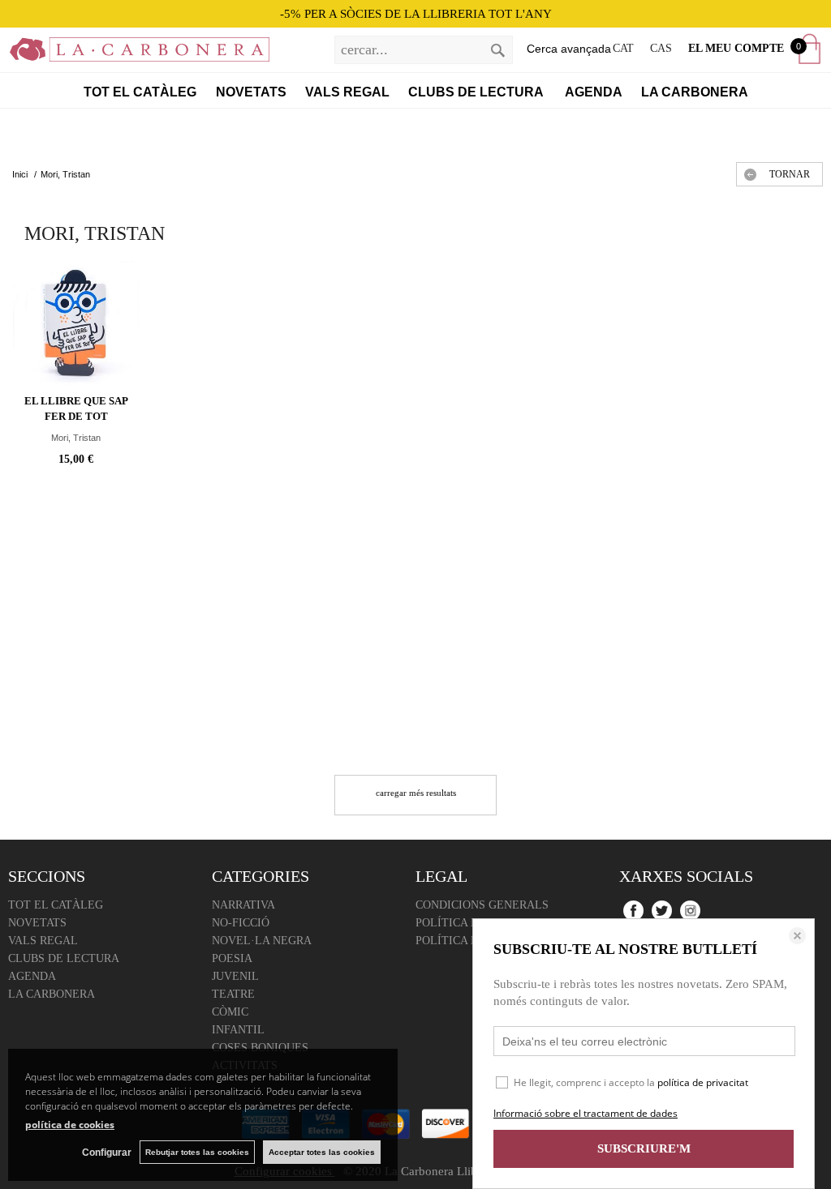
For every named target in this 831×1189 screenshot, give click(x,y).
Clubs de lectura (477, 92)
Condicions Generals (482, 905)
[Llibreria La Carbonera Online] (134, 52)
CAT (623, 48)
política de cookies (69, 1124)
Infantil (238, 1030)
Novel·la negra (262, 941)
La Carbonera (694, 92)
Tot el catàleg (140, 92)
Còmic (230, 1012)
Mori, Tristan (76, 438)
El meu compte (736, 48)
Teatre (233, 994)
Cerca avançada (569, 48)
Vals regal (347, 92)
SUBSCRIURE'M (644, 1148)
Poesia (232, 958)
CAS (661, 48)
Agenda (593, 92)
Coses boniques (260, 1047)
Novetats (251, 92)
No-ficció (240, 923)
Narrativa (243, 905)
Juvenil (235, 976)
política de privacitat (702, 1082)
